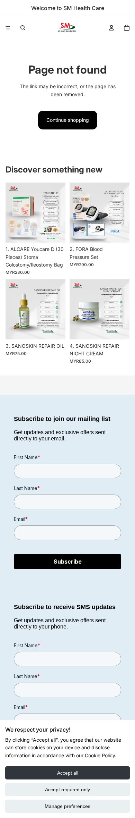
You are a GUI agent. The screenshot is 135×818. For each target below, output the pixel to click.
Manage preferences (67, 806)
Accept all (67, 773)
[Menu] (8, 28)
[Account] (111, 27)
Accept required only (67, 789)
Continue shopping (67, 120)
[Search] (22, 27)
